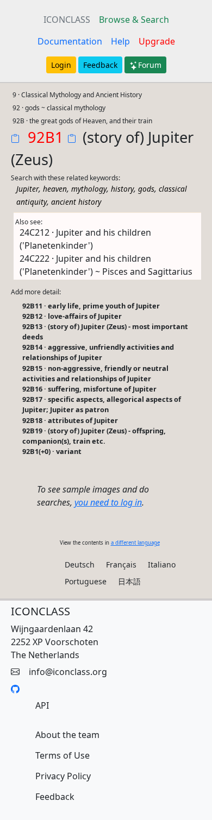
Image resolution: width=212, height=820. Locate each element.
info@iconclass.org (68, 672)
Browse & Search (134, 20)
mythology (89, 189)
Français (121, 564)
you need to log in (108, 502)
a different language (135, 542)
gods (146, 189)
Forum (149, 65)
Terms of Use (62, 755)
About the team (67, 735)
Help (120, 41)
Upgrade (157, 41)
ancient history (76, 202)
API (42, 705)
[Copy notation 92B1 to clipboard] (17, 140)
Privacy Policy (63, 776)
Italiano (162, 564)
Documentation (70, 41)
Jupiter (27, 189)
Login (61, 65)
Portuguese (86, 581)
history (122, 189)
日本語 (129, 581)
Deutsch (80, 564)
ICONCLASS (66, 20)
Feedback (100, 65)
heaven (55, 189)
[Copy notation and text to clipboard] (73, 140)
